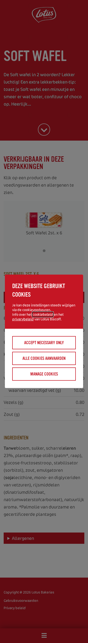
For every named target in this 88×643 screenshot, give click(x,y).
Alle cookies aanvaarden (44, 358)
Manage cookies (44, 374)
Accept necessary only (44, 342)
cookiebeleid (43, 314)
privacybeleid (23, 319)
